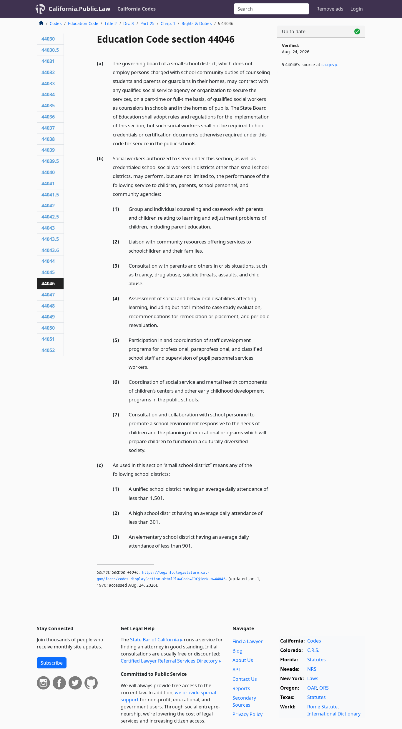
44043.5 (50, 239)
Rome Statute (322, 706)
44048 (48, 306)
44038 (48, 139)
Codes (56, 23)
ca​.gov (327, 64)
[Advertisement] (321, 169)
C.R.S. (313, 650)
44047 (48, 294)
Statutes (316, 659)
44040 (48, 172)
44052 (48, 350)
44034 (48, 94)
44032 (48, 72)
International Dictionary (334, 713)
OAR (312, 688)
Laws (312, 678)
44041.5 (50, 194)
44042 (48, 205)
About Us (242, 660)
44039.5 (50, 161)
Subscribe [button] (52, 663)
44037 (48, 128)
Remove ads (329, 9)
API (236, 669)
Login (356, 9)
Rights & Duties (197, 23)
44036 (48, 117)
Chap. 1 (168, 23)
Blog (237, 651)
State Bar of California (154, 639)
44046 (48, 283)
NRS (311, 669)
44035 (48, 105)
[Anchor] (200, 143)
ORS (324, 688)
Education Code (83, 23)
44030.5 (50, 50)
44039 (48, 150)
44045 (48, 272)
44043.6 (50, 250)
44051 (48, 339)
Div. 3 (128, 23)
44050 (48, 328)
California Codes (136, 9)
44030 (48, 39)
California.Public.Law (79, 9)
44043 (48, 228)
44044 (48, 261)
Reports (241, 688)
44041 (48, 183)
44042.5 (50, 216)
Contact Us (244, 679)
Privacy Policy (247, 714)
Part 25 (147, 23)
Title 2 (110, 23)
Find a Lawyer (247, 641)
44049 (48, 316)
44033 (48, 83)
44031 (48, 61)
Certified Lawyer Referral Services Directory (169, 661)
